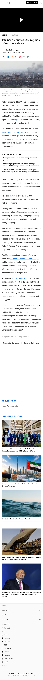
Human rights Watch (20, 278)
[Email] (24, 57)
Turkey (12, 196)
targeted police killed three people (24, 259)
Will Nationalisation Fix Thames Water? (16, 519)
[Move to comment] (28, 57)
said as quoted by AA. (21, 249)
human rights (14, 120)
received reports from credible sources (18, 132)
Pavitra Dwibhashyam (11, 50)
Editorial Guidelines (31, 343)
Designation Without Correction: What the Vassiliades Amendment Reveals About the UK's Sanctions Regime (21, 594)
